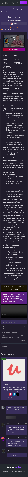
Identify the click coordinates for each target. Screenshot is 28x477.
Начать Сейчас (14, 49)
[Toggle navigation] (2, 3)
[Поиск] (13, 3)
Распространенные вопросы (17, 471)
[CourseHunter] (6, 2)
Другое (15, 55)
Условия (22, 474)
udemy (6, 384)
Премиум (15, 289)
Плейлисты (7, 474)
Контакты (5, 471)
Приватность (14, 474)
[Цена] (17, 3)
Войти (23, 3)
